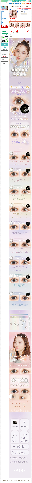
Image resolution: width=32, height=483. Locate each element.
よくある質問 (22, 480)
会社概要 (3, 480)
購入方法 (12, 480)
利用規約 (5, 480)
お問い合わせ (25, 480)
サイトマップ (28, 480)
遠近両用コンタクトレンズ (4, 18)
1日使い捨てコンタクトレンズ (4, 11)
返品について (15, 480)
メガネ (2, 22)
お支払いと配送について (18, 480)
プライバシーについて (9, 480)
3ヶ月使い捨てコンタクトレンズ (4, 15)
